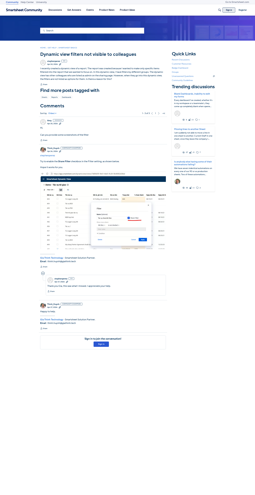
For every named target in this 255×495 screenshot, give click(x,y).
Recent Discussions (181, 59)
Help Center (27, 2)
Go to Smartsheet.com (237, 2)
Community (12, 2)
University (41, 2)
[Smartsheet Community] (24, 10)
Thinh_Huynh (53, 148)
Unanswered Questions (193, 76)
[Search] (219, 10)
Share (43, 84)
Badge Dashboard (180, 68)
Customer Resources (181, 63)
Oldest (51, 113)
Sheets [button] (44, 97)
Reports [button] (54, 97)
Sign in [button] (101, 344)
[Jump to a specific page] (163, 113)
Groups (175, 72)
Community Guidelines (182, 80)
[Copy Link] (60, 64)
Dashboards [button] (66, 97)
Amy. (49, 120)
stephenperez (53, 61)
